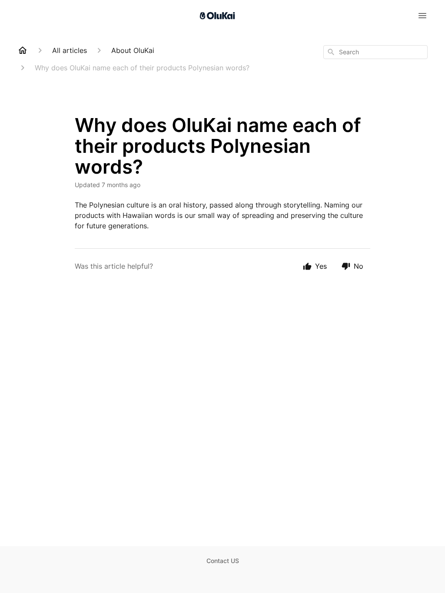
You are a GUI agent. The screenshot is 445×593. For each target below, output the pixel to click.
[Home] (22, 50)
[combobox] (375, 52)
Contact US (222, 560)
